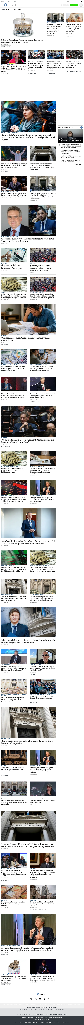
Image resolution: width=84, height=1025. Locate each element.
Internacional (33, 1004)
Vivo (47, 1007)
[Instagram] (44, 999)
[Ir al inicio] (11, 4)
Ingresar (66, 5)
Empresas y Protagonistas (75, 1004)
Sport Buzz (55, 1012)
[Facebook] (31, 999)
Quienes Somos (27, 1014)
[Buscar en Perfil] (81, 1)
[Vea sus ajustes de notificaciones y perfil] (81, 5)
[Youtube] (40, 999)
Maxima (66, 1012)
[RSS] (48, 999)
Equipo (47, 1014)
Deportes (44, 1004)
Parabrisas (42, 1009)
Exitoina (38, 1007)
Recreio (61, 1012)
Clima (40, 1004)
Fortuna (36, 1009)
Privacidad (42, 1014)
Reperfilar (59, 1004)
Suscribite (74, 5)
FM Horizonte (61, 1009)
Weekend (31, 1009)
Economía (21, 1004)
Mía (51, 1009)
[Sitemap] (53, 999)
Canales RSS (20, 1014)
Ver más (78, 164)
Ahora (3, 1004)
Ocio (49, 1004)
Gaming (43, 1007)
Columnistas (10, 1004)
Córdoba (53, 1004)
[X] (36, 999)
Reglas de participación (56, 1014)
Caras (33, 1007)
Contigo (30, 1012)
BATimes (55, 1009)
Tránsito (65, 1014)
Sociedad (27, 1004)
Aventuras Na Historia (38, 1012)
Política (16, 1004)
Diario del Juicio (53, 1007)
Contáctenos (35, 1014)
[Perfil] (42, 995)
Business (65, 1004)
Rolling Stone (48, 1012)
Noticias (29, 1007)
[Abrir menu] (2, 5)
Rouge (47, 1009)
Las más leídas (65, 127)
